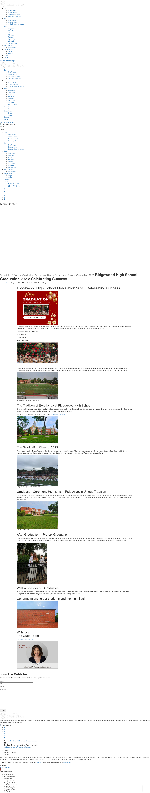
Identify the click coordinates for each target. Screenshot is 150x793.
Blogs (10, 51)
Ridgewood (11, 29)
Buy (5, 8)
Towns (6, 27)
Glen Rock (11, 31)
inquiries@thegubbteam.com (19, 186)
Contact (6, 55)
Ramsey (10, 37)
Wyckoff (10, 33)
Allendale (11, 35)
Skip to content (5, 767)
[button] (0, 769)
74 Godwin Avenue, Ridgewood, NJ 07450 (17, 747)
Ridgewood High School (58, 414)
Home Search (12, 12)
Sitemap (39, 762)
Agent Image (67, 762)
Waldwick (11, 41)
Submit (3, 711)
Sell (5, 18)
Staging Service (13, 23)
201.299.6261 (14, 184)
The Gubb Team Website (25, 639)
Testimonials (12, 47)
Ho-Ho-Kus (11, 39)
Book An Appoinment (7, 122)
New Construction (14, 14)
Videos (10, 53)
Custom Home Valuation (16, 25)
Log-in (6, 57)
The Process (12, 10)
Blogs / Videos (8, 49)
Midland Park (12, 43)
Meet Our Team (9, 45)
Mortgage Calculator (14, 16)
